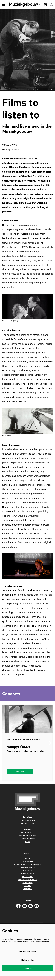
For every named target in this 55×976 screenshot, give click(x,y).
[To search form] (51, 4)
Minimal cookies (27, 960)
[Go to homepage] (23, 5)
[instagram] (36, 906)
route (27, 841)
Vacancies (27, 870)
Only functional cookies (28, 951)
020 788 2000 (28, 820)
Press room (28, 882)
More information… (43, 941)
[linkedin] (30, 906)
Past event (20, 771)
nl (40, 4)
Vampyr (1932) (18, 746)
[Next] (50, 742)
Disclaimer (27, 888)
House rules (27, 876)
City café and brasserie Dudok (27, 864)
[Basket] (45, 4)
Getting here (27, 861)
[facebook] (18, 906)
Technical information (27, 879)
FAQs (27, 858)
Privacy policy (27, 873)
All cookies (27, 968)
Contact (27, 885)
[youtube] (24, 906)
